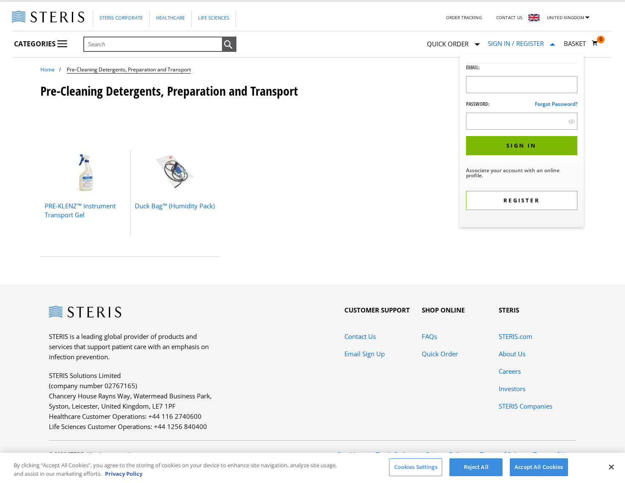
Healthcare (170, 17)
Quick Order (440, 353)
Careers (510, 371)
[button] (229, 44)
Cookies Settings (416, 467)
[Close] (611, 466)
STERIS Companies (525, 406)
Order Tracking (464, 17)
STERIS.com (515, 336)
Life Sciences (213, 17)
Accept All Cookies (538, 467)
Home (47, 69)
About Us (512, 353)
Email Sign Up (364, 353)
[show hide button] (571, 121)
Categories (35, 43)
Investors (512, 388)
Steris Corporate (121, 17)
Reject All (476, 467)
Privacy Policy (123, 473)
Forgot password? (556, 104)
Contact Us (509, 17)
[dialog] (521, 142)
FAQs (429, 336)
